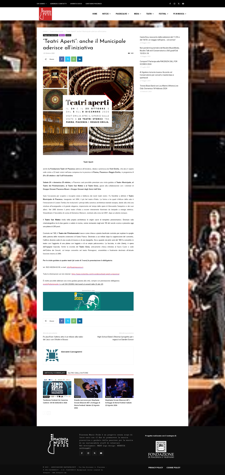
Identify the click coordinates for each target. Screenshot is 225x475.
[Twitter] (179, 4)
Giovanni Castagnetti (71, 351)
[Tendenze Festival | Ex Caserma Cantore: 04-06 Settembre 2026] (57, 388)
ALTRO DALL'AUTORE (78, 373)
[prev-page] (44, 413)
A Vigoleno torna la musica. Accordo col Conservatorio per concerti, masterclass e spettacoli (157, 75)
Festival (46, 397)
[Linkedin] (79, 59)
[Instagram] (174, 4)
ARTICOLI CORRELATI (55, 373)
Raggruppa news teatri (50, 35)
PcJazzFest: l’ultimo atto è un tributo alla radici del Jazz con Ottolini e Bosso (63, 338)
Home (45, 31)
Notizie (62, 35)
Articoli (68, 35)
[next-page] (48, 413)
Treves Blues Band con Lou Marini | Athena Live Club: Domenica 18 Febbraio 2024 (159, 87)
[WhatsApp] (73, 59)
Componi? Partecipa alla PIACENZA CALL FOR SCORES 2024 (158, 62)
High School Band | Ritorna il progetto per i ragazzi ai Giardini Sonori (115, 338)
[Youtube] (183, 4)
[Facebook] (170, 4)
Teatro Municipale (56, 31)
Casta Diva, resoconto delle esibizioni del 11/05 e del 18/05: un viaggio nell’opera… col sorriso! (160, 38)
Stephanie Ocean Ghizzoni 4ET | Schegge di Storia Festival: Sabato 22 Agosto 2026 (118, 402)
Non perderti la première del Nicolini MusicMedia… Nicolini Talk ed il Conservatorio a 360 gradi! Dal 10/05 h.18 (160, 50)
